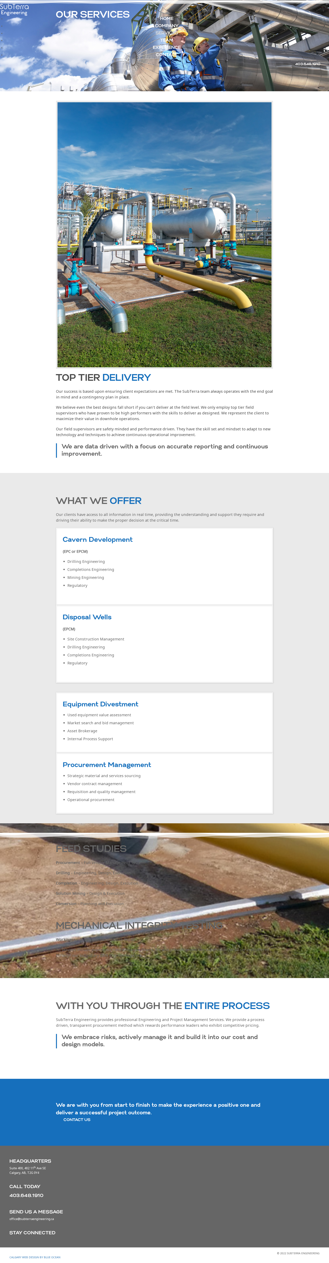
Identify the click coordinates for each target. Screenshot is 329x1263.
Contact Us (77, 1120)
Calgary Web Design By (27, 1257)
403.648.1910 (26, 1196)
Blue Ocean (52, 1257)
